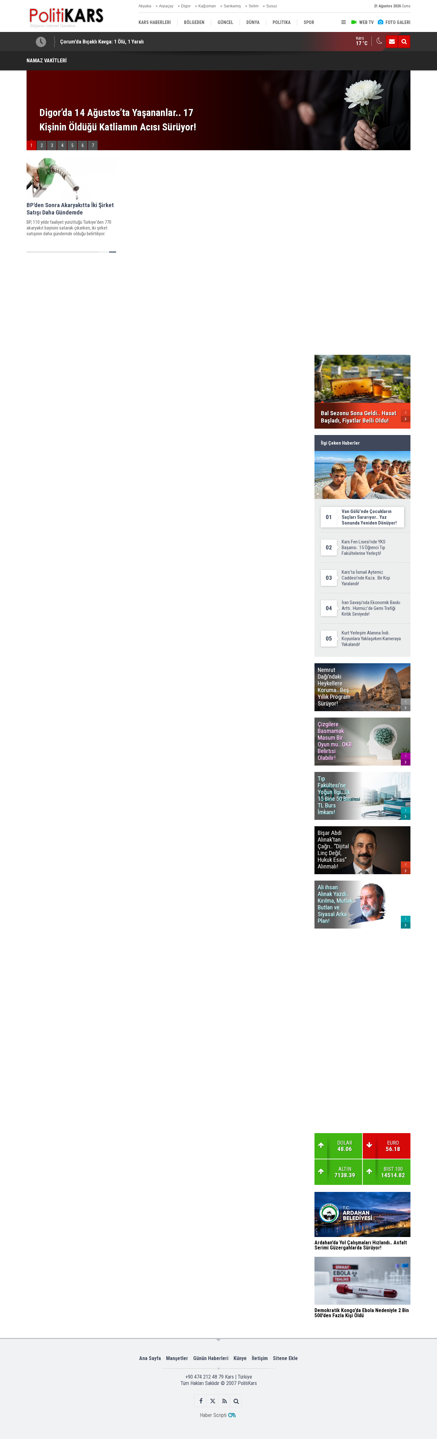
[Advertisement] (167, 303)
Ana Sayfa (150, 1358)
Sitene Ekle (285, 1358)
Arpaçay (166, 6)
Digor (186, 6)
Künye (240, 1358)
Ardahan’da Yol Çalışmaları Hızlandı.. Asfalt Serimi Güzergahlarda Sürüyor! (142, 41)
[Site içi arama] (404, 41)
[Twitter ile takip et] (213, 1401)
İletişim (260, 1358)
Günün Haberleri (210, 1358)
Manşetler (177, 1358)
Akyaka (145, 6)
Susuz (271, 6)
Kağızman (207, 6)
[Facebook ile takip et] (201, 1401)
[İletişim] (392, 41)
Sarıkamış (232, 6)
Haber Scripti (213, 1415)
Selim (253, 6)
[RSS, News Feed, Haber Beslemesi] (224, 1401)
